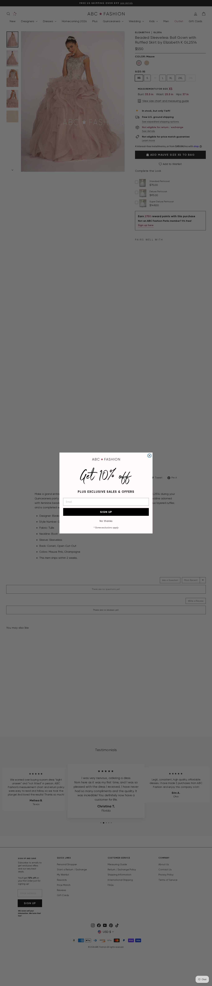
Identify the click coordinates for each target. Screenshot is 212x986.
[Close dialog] (149, 455)
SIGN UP (106, 512)
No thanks (106, 521)
